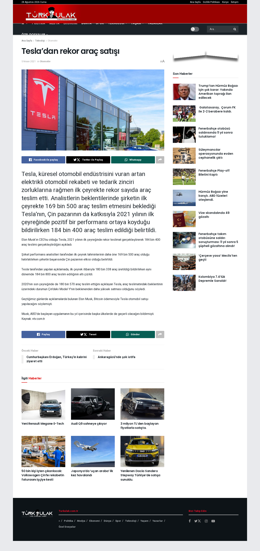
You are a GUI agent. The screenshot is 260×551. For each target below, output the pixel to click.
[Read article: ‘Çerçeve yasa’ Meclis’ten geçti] (184, 262)
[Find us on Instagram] (206, 521)
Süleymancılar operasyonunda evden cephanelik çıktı (216, 154)
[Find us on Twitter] (197, 521)
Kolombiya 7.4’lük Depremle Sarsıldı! (213, 279)
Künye (225, 2)
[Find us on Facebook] (190, 521)
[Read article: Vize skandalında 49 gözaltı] (184, 219)
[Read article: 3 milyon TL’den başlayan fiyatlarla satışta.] (142, 404)
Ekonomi (94, 521)
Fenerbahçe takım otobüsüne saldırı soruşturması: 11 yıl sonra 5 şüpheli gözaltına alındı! (218, 240)
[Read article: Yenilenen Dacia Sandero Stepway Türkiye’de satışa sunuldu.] (142, 451)
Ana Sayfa (195, 2)
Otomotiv (52, 40)
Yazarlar (157, 521)
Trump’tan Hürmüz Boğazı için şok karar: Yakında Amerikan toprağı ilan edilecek (218, 92)
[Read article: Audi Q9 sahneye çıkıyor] (93, 404)
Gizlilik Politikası (211, 2)
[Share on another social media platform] (160, 159)
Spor (118, 521)
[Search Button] (235, 29)
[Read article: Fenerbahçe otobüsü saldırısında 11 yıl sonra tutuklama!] (184, 135)
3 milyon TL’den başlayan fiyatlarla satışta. (139, 425)
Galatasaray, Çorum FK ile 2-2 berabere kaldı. (217, 109)
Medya (81, 521)
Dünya (107, 521)
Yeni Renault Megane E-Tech (43, 423)
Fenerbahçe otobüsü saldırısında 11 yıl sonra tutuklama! (216, 133)
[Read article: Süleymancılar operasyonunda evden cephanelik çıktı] (184, 156)
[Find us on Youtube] (213, 521)
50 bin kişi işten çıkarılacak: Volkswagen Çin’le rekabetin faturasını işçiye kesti (43, 475)
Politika (68, 521)
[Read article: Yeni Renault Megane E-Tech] (43, 404)
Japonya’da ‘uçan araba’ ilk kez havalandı (92, 473)
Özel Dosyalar (33, 35)
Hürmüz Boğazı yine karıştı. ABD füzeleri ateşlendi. (213, 196)
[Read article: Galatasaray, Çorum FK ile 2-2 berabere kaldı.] (184, 113)
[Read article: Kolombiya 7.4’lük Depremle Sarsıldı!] (184, 283)
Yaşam (144, 521)
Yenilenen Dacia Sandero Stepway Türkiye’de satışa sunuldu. (140, 475)
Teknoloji (40, 40)
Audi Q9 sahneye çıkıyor (89, 423)
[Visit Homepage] (51, 13)
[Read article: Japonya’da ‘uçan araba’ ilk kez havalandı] (93, 451)
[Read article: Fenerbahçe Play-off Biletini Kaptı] (184, 177)
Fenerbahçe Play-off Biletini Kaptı (214, 173)
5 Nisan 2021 (29, 61)
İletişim (234, 2)
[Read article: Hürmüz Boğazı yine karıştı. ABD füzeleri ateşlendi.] (184, 198)
